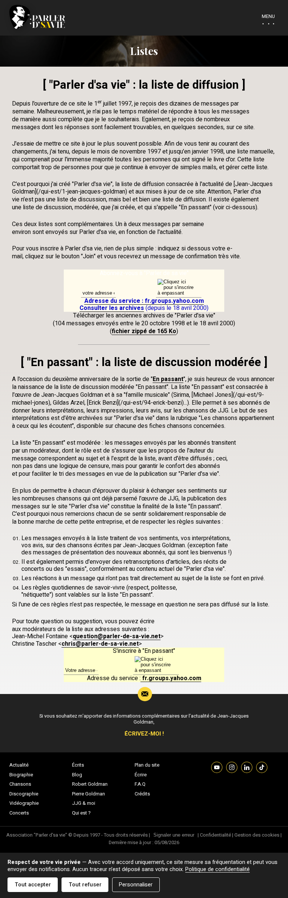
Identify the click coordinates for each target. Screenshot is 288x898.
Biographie (21, 774)
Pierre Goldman (88, 794)
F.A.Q (140, 784)
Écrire (141, 774)
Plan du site (147, 765)
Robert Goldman (90, 784)
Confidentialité (215, 834)
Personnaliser (136, 885)
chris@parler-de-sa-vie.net (100, 643)
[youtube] (216, 767)
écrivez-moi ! (144, 733)
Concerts (19, 813)
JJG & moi (83, 803)
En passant (168, 379)
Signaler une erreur (173, 835)
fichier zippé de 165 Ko (144, 331)
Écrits (78, 765)
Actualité (18, 765)
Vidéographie (24, 803)
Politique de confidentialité (217, 869)
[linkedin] (246, 767)
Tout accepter (33, 885)
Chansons (20, 784)
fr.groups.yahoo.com (171, 678)
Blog (77, 774)
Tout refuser (85, 885)
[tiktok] (261, 767)
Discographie (23, 794)
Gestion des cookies (256, 834)
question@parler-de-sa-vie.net (116, 636)
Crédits (142, 794)
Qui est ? (81, 813)
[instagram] (231, 767)
